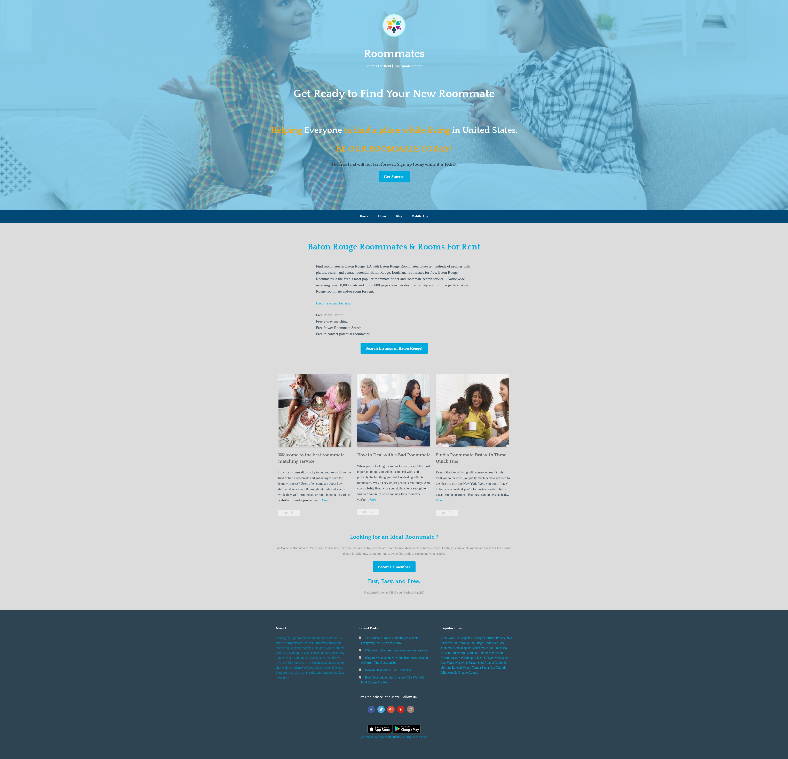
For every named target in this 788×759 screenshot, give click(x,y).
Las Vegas (448, 662)
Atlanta (489, 662)
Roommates (394, 54)
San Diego (476, 643)
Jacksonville (480, 648)
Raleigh (457, 667)
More (325, 500)
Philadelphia (504, 638)
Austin (445, 653)
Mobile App (420, 216)
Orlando (501, 667)
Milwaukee (502, 657)
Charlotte (472, 653)
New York (448, 638)
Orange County (468, 672)
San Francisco (498, 648)
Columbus (448, 648)
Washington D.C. (472, 657)
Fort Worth (458, 653)
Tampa (476, 667)
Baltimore (484, 653)
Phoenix (446, 643)
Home (364, 216)
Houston (489, 638)
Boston (445, 657)
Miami (467, 667)
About (382, 216)
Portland (497, 653)
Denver (489, 657)
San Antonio (461, 643)
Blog (399, 216)
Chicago (477, 638)
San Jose (499, 643)
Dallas (488, 643)
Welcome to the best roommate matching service (396, 650)
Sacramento (476, 662)
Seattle (455, 657)
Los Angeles (463, 638)
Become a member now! (334, 303)
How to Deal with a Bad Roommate (394, 455)
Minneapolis (449, 672)
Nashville (461, 662)
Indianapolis (463, 648)
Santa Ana (488, 667)
